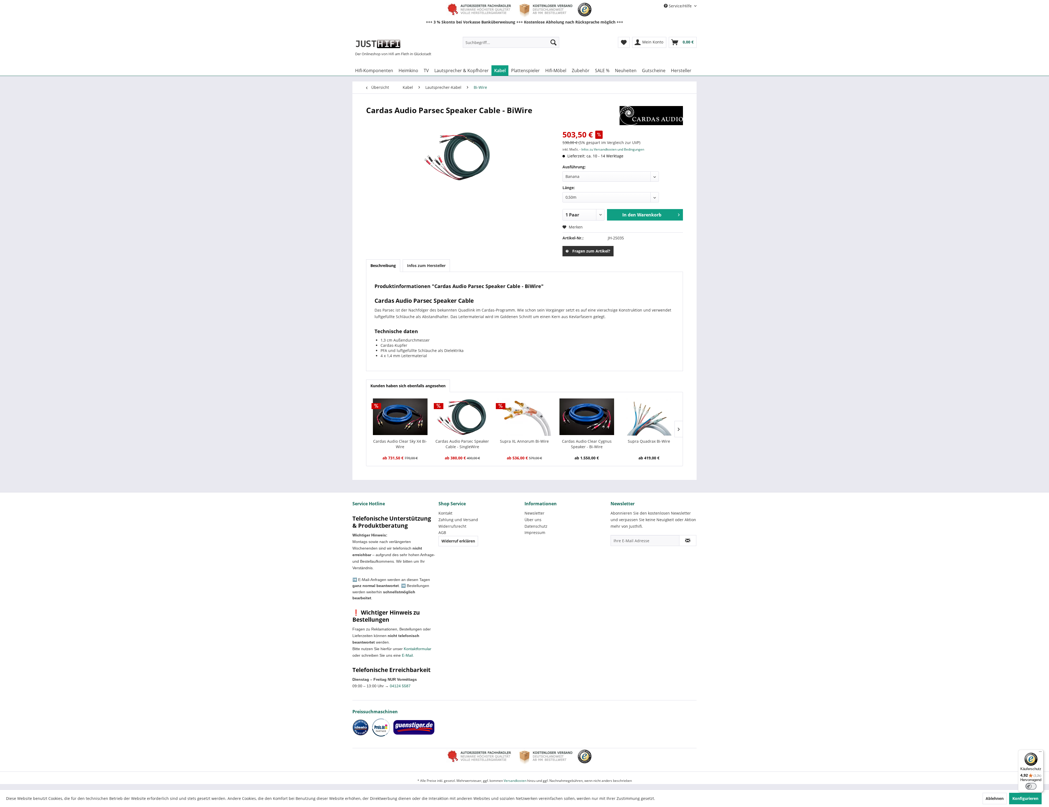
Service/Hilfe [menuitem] (680, 5)
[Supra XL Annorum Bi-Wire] (524, 417)
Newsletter (534, 513)
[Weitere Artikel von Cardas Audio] (651, 115)
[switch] (1031, 786)
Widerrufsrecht (452, 526)
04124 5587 (400, 686)
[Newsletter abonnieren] (687, 540)
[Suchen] (553, 42)
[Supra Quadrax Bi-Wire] (648, 417)
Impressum (534, 532)
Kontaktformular (417, 649)
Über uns (532, 519)
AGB (442, 532)
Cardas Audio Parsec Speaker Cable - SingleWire (462, 444)
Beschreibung (383, 265)
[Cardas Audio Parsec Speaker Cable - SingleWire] (462, 417)
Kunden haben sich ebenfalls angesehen (408, 385)
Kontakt (445, 513)
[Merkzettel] (624, 42)
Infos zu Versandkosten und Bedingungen (612, 149)
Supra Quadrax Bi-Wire (649, 441)
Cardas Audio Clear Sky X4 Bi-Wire (400, 444)
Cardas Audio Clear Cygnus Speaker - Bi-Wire (587, 444)
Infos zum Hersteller (426, 265)
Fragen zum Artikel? (591, 251)
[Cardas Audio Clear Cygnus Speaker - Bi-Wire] (586, 417)
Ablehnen (995, 798)
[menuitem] (511, 42)
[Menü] (1040, 753)
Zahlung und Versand (458, 519)
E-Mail (407, 655)
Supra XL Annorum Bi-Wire (524, 441)
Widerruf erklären (458, 541)
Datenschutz (535, 526)
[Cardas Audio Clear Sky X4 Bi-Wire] (400, 417)
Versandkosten (515, 780)
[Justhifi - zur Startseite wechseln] (378, 44)
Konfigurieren (1025, 798)
